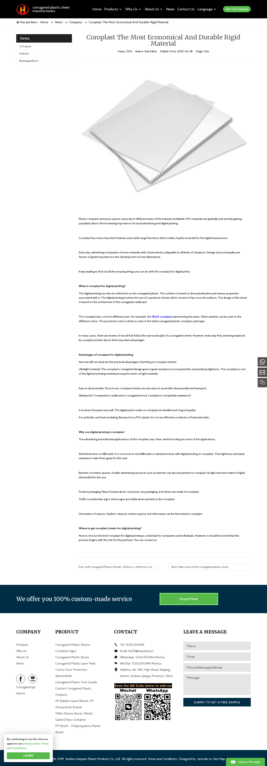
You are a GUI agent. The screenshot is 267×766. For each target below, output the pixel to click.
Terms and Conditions (162, 759)
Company (25, 46)
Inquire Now (189, 599)
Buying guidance (29, 60)
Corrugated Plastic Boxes (72, 657)
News (20, 663)
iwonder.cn (205, 759)
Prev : (118, 567)
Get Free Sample (237, 9)
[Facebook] (20, 678)
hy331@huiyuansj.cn (141, 651)
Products (22, 645)
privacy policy (31, 743)
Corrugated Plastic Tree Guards (76, 682)
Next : (199, 567)
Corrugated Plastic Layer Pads (75, 663)
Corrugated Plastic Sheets (72, 645)
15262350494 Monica (150, 657)
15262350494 (134, 645)
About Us (22, 657)
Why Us (21, 651)
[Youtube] (32, 678)
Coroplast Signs (65, 651)
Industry (24, 53)
